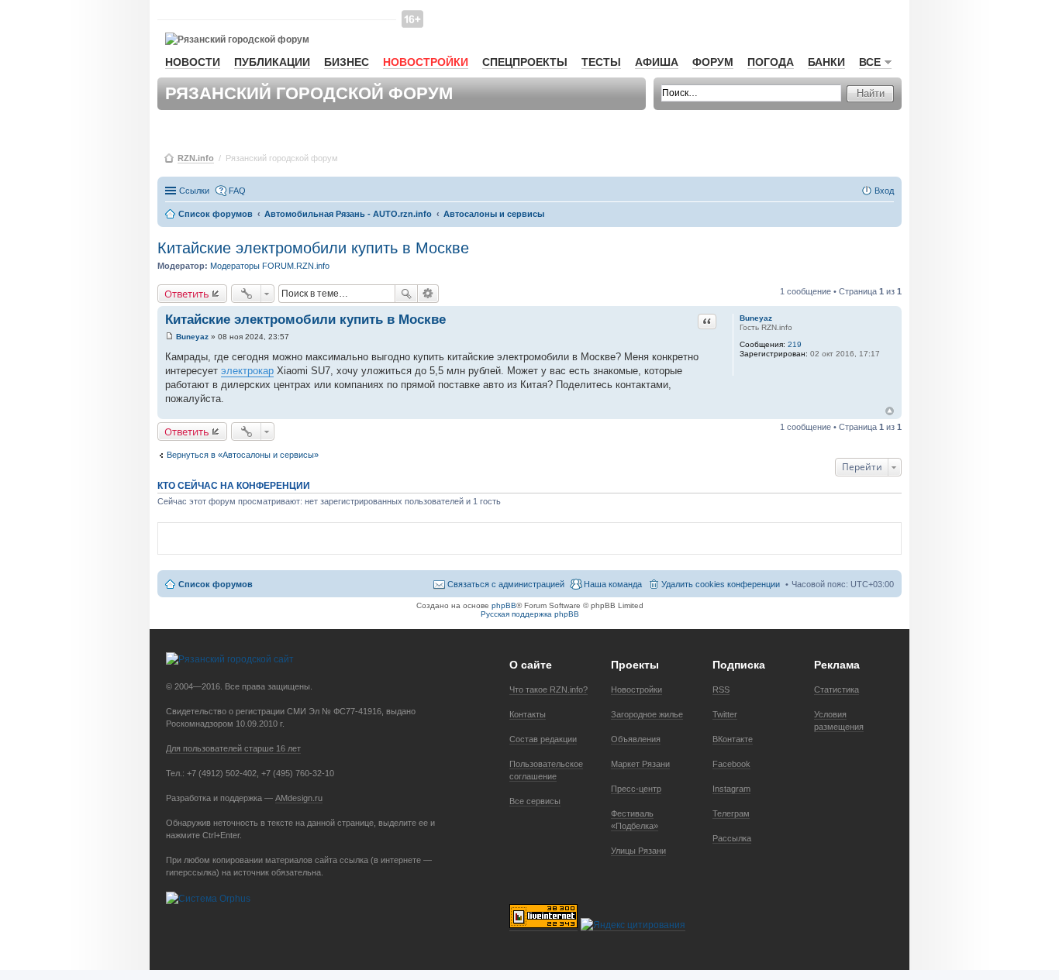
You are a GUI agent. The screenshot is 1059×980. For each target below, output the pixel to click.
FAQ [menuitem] (237, 190)
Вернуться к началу (889, 411)
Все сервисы (535, 801)
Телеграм (731, 813)
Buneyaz (756, 318)
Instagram (731, 788)
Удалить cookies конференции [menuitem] (720, 584)
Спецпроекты (524, 62)
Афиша (656, 62)
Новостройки (425, 62)
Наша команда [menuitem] (613, 584)
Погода (770, 62)
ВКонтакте (732, 739)
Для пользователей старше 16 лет (233, 748)
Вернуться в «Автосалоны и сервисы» (243, 454)
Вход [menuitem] (884, 190)
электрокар (247, 371)
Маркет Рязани (640, 764)
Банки (826, 62)
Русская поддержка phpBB (530, 614)
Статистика (836, 689)
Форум (712, 62)
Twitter (724, 714)
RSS (721, 689)
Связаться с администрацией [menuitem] (505, 584)
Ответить (186, 294)
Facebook (731, 764)
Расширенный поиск (428, 293)
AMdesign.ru (299, 798)
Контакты (527, 714)
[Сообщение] (169, 336)
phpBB (504, 605)
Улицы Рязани (638, 850)
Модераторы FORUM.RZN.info (269, 265)
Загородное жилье (647, 714)
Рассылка (731, 838)
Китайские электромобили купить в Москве (313, 247)
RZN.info (196, 158)
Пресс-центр (636, 788)
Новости (192, 62)
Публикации (272, 62)
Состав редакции (543, 739)
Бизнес (346, 62)
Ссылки (194, 190)
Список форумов (215, 584)
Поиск (406, 293)
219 (795, 344)
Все (870, 62)
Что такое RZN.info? (548, 689)
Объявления (636, 739)
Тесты (601, 62)
